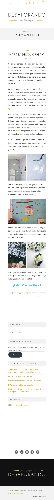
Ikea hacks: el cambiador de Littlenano (24, 381)
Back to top (38, 497)
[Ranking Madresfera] (18, 405)
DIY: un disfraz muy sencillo (20, 376)
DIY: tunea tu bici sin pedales (21, 385)
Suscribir (15, 355)
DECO (27, 50)
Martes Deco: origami (27, 54)
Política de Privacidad (15, 493)
